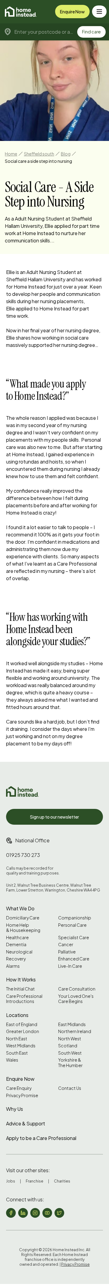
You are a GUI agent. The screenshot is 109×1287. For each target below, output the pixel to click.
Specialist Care (73, 937)
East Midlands (72, 1024)
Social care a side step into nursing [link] (38, 161)
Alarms (13, 966)
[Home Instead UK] (22, 791)
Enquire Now (72, 11)
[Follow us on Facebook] (11, 1213)
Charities (62, 1181)
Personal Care (72, 925)
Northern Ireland (74, 1031)
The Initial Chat (20, 988)
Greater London (22, 1031)
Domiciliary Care (22, 917)
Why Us (14, 1109)
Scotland (67, 1045)
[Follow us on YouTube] (47, 1213)
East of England (21, 1024)
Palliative (67, 951)
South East (17, 1053)
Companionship (74, 917)
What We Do (20, 908)
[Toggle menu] (99, 11)
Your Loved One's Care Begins (76, 999)
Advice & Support (25, 1123)
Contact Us (69, 1088)
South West (70, 1053)
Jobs (10, 1181)
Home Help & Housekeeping (23, 927)
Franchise (34, 1181)
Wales (12, 1060)
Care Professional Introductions (24, 999)
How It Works (21, 979)
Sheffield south (39, 153)
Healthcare (17, 937)
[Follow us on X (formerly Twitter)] (59, 1213)
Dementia (16, 944)
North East (16, 1038)
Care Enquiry (18, 1088)
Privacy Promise (22, 1095)
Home (11, 153)
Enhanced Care (73, 958)
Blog (66, 153)
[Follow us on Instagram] (35, 1213)
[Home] (21, 11)
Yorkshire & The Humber (70, 1062)
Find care (91, 31)
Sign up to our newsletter (54, 817)
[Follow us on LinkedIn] (23, 1213)
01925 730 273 (23, 855)
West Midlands (20, 1045)
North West (69, 1038)
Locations (17, 1015)
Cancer (65, 944)
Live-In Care (70, 966)
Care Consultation (76, 988)
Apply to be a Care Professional (41, 1138)
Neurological (19, 951)
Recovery (16, 958)
